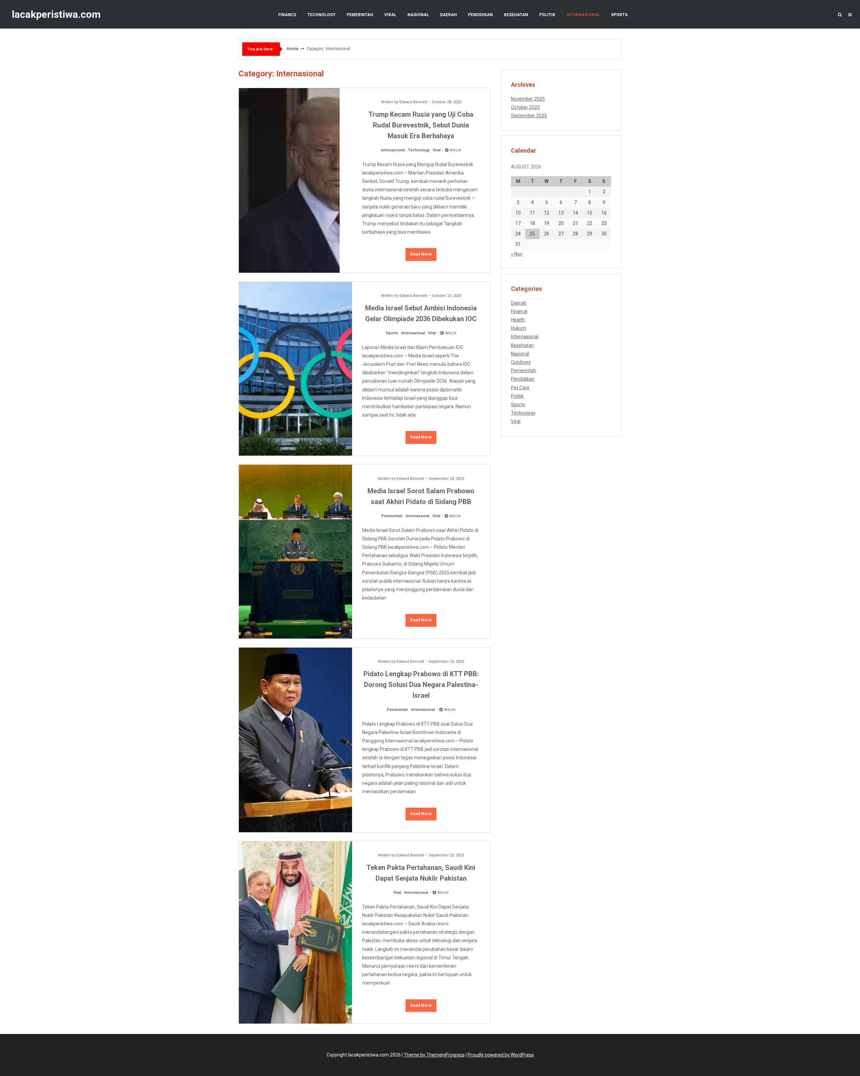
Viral (390, 14)
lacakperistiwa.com (56, 14)
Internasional (583, 14)
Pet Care (520, 387)
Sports (619, 14)
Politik (547, 14)
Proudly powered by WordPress (501, 1055)
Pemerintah (360, 14)
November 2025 (528, 99)
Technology (321, 14)
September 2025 (529, 115)
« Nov (516, 254)
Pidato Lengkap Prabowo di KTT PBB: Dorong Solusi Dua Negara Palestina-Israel (421, 684)
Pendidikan (480, 14)
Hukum (518, 328)
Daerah (448, 14)
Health (518, 319)
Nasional (418, 14)
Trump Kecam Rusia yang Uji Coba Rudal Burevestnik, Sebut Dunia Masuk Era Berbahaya (421, 125)
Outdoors (521, 362)
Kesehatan (516, 14)
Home (293, 48)
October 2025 (525, 107)
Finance (287, 14)
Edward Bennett (413, 102)
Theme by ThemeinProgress (434, 1055)
